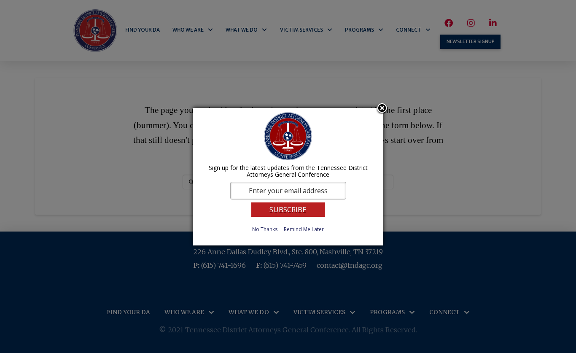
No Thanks (264, 229)
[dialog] (288, 176)
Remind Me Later (304, 229)
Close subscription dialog (382, 108)
